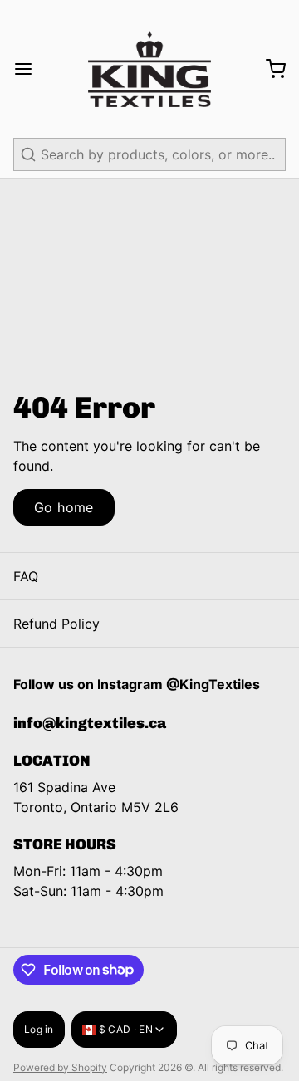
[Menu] (30, 69)
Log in (39, 1029)
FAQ (25, 576)
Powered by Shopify (60, 1067)
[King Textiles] (149, 69)
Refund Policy (56, 623)
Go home (64, 507)
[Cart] (269, 69)
